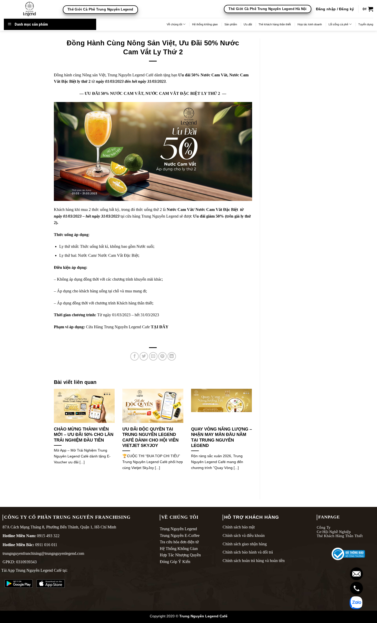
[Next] (253, 436)
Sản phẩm (230, 24)
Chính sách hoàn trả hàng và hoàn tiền (254, 560)
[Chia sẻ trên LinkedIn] (171, 356)
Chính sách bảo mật (239, 527)
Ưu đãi (248, 24)
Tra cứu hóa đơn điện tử (179, 542)
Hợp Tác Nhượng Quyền (180, 555)
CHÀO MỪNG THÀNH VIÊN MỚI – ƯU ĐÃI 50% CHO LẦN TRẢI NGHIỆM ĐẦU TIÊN (83, 435)
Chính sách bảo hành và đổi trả (248, 552)
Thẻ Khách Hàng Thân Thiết (340, 536)
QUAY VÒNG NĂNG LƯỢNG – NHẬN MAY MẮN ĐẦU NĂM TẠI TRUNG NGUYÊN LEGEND (221, 437)
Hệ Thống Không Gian (179, 548)
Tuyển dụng (365, 24)
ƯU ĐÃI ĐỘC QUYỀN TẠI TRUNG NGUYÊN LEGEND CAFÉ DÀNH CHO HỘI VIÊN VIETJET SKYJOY (150, 437)
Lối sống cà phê (338, 24)
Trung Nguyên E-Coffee (180, 535)
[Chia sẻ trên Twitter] (144, 356)
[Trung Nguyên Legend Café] (29, 9)
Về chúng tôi (174, 24)
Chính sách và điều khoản (244, 535)
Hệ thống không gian (205, 24)
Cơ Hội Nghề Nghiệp (334, 531)
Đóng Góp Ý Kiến (175, 561)
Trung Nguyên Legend (178, 529)
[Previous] (53, 436)
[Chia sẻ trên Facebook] (134, 356)
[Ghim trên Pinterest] (162, 356)
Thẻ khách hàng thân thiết (275, 24)
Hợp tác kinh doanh (309, 24)
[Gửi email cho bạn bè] (153, 356)
